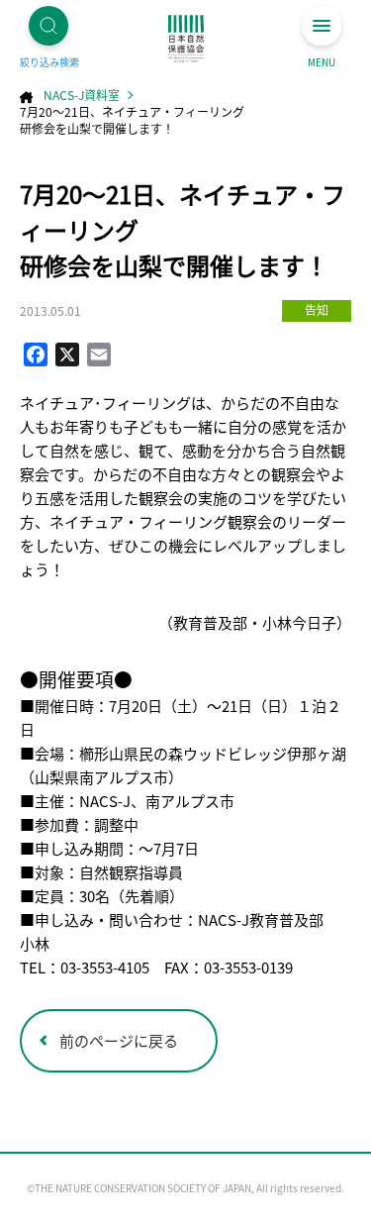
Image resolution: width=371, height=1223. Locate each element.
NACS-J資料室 (82, 94)
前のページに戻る (118, 1040)
